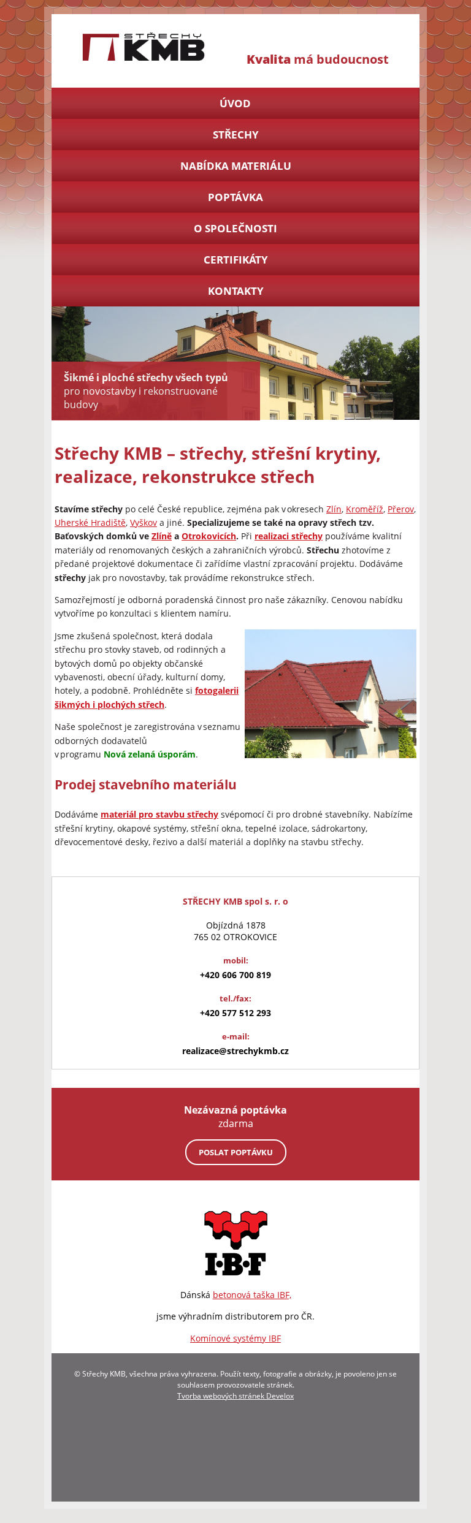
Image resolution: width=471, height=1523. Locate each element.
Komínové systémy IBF (235, 1338)
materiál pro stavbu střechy (159, 814)
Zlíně (161, 536)
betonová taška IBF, (252, 1295)
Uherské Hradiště (90, 522)
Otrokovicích (209, 536)
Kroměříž (364, 509)
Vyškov (143, 522)
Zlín (334, 509)
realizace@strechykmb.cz (235, 1051)
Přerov (401, 509)
